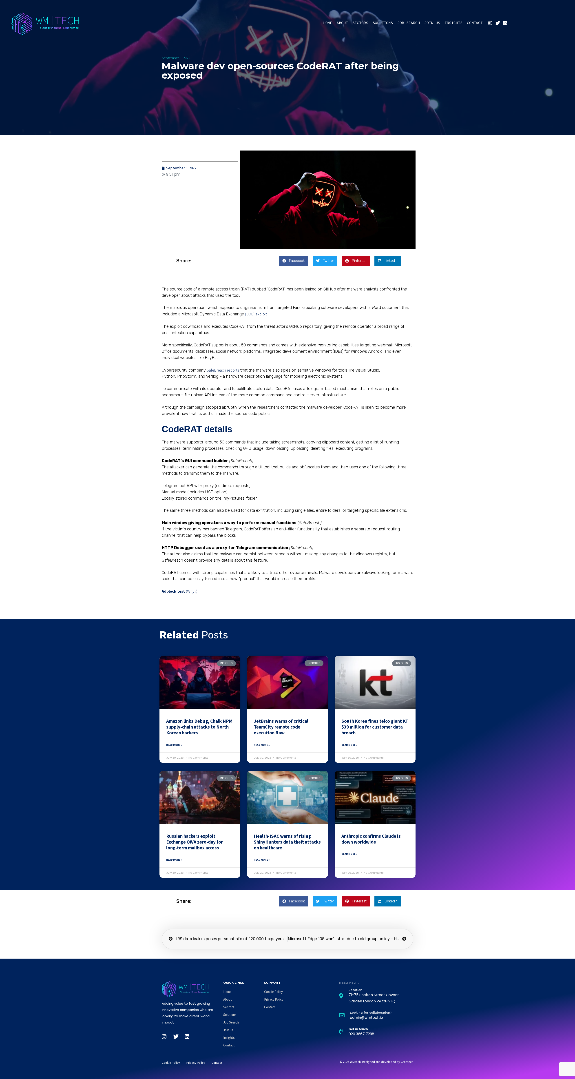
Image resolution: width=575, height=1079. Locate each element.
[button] (293, 261)
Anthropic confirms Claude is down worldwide (371, 839)
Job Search (408, 22)
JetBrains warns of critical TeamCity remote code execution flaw (281, 727)
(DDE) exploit (256, 314)
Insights (453, 22)
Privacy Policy (273, 999)
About (342, 22)
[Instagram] (490, 23)
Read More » (174, 745)
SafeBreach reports (223, 370)
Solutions (383, 22)
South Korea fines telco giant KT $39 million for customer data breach (374, 727)
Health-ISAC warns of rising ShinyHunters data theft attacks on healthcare (287, 842)
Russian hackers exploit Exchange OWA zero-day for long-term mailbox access (194, 842)
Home (327, 22)
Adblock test (173, 591)
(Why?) (191, 591)
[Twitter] (498, 23)
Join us (432, 22)
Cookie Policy (273, 992)
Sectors (360, 22)
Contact (475, 22)
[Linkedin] (505, 23)
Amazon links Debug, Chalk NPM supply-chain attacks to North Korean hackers (199, 727)
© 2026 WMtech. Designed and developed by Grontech (376, 1062)
